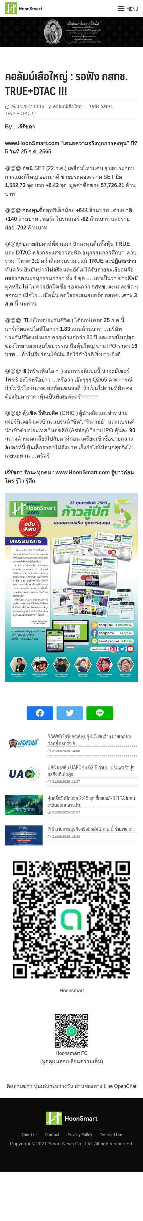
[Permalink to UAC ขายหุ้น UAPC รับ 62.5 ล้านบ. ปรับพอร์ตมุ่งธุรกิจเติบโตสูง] (24, 773)
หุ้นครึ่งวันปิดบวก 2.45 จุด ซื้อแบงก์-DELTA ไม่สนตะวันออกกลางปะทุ (91, 801)
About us (29, 1134)
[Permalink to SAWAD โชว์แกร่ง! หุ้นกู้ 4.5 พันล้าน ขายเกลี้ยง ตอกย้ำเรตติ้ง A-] (24, 742)
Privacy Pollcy (80, 1134)
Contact (52, 1134)
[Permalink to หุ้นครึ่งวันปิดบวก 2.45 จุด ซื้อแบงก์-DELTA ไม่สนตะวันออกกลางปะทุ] (24, 804)
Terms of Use (111, 1134)
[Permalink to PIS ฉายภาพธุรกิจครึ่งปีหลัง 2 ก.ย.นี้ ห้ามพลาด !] (24, 835)
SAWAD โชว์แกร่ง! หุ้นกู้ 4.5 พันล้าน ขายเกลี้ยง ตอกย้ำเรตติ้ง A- (90, 739)
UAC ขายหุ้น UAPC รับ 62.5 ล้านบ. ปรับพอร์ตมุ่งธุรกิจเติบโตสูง (91, 770)
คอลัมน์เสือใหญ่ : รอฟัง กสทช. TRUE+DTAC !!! (66, 83)
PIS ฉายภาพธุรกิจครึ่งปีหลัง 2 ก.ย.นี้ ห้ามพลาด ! (91, 828)
